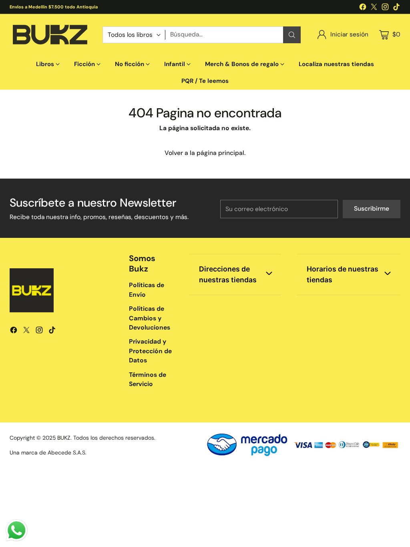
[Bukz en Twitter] (374, 8)
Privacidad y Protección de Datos (150, 351)
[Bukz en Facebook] (363, 8)
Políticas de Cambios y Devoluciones (149, 318)
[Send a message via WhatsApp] (16, 530)
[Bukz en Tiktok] (396, 8)
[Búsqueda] (292, 34)
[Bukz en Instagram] (385, 8)
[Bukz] (50, 34)
